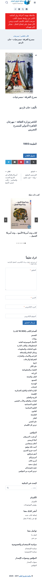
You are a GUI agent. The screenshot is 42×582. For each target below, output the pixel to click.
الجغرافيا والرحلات (30, 359)
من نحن (34, 538)
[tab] (25, 243)
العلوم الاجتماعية (31, 404)
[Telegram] (15, 9)
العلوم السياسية (31, 408)
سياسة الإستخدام (31, 548)
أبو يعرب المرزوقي (30, 437)
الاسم (33, 298)
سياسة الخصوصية (31, 552)
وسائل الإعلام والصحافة (28, 352)
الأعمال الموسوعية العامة (28, 342)
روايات (34, 339)
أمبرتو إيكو (33, 457)
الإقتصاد (34, 394)
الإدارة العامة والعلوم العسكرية (26, 390)
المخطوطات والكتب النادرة (27, 346)
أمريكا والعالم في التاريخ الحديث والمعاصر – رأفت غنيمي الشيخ (11, 177)
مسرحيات (16, 36)
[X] (22, 9)
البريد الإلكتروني (30, 307)
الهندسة (34, 384)
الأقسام (34, 502)
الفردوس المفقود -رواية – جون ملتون (30, 174)
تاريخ (35, 363)
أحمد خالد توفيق (31, 447)
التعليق (33, 270)
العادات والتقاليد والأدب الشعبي (25, 401)
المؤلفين (34, 565)
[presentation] (21, 213)
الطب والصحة (32, 377)
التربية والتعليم (32, 397)
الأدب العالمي (25, 36)
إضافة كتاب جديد (31, 515)
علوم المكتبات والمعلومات (27, 349)
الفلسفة (34, 415)
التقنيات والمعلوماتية (29, 370)
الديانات (34, 387)
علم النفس (33, 422)
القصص (34, 335)
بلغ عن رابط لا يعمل (30, 518)
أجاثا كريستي (32, 440)
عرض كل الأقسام (30, 425)
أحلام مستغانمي (31, 444)
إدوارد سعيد (32, 464)
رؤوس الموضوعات (30, 505)
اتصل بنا (34, 535)
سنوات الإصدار (32, 562)
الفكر (35, 418)
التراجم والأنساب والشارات (27, 356)
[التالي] (5, 220)
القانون (34, 411)
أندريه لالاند (33, 461)
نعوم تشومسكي (31, 468)
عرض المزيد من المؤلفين (28, 471)
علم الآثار (33, 366)
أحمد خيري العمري (30, 450)
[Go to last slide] (36, 220)
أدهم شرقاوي (32, 454)
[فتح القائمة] (35, 2)
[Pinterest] (19, 9)
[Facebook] (26, 9)
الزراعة (34, 373)
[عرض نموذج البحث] (6, 2)
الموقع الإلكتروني (30, 316)
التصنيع (34, 380)
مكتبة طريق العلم (25, 576)
